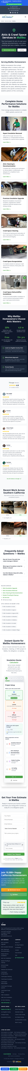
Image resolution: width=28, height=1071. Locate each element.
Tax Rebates (18, 947)
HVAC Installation (5, 994)
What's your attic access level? (12, 688)
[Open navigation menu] (25, 16)
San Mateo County (19, 1017)
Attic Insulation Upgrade (10, 588)
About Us (17, 942)
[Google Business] (15, 13)
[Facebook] (11, 13)
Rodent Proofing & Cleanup (10, 595)
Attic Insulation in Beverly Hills (7, 1044)
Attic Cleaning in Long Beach (20, 1032)
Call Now (22, 50)
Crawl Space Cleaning (6, 976)
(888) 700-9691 (4, 934)
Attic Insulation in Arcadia (10, 623)
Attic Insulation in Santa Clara (7, 1048)
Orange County (4, 1014)
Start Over (15, 780)
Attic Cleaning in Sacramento (20, 1048)
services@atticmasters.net (6, 936)
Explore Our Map (5, 1009)
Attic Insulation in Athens (10, 626)
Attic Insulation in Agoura (10, 610)
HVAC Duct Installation (6, 997)
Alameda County (19, 1012)
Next (13, 776)
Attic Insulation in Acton (9, 606)
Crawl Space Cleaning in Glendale (20, 1034)
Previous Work (20, 957)
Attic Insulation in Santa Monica (7, 1035)
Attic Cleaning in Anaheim (20, 1039)
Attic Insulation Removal (10, 590)
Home (2, 21)
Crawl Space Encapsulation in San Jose (8, 1046)
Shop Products (20, 945)
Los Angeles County (6, 1012)
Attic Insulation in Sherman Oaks (7, 1042)
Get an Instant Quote (9, 50)
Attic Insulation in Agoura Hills (11, 613)
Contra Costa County (20, 1014)
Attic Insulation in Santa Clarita (7, 1039)
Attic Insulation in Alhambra (10, 616)
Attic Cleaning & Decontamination (13, 593)
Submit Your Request (14, 854)
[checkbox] (7, 744)
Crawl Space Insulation (6, 979)
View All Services (5, 1002)
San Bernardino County (20, 1019)
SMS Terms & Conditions (14, 1056)
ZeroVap (15, 1054)
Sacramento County (6, 1017)
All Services (6, 597)
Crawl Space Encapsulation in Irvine (8, 1041)
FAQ (16, 955)
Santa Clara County (19, 1009)
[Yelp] (17, 13)
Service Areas (8, 21)
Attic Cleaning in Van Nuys (20, 1042)
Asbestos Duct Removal (6, 969)
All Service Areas (7, 600)
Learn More (6, 142)
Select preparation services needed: (12, 738)
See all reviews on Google (13, 478)
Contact (17, 950)
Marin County (18, 1022)
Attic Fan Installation (6, 958)
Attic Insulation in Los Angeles (7, 1032)
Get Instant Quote (15, 890)
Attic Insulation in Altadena (10, 620)
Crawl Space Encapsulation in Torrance (9, 1037)
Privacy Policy (21, 1054)
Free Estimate (18, 952)
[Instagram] (13, 13)
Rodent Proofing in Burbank (20, 1035)
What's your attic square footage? (12, 726)
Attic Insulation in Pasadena (6, 1034)
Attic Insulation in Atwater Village (12, 630)
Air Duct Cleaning (5, 1000)
